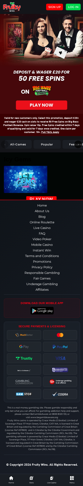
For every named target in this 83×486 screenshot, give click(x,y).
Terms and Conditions (42, 256)
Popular (47, 144)
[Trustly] (24, 358)
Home (42, 205)
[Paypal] (60, 346)
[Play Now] (41, 199)
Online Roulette (42, 222)
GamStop (24, 394)
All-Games (18, 144)
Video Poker (42, 239)
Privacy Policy (42, 267)
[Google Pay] (24, 346)
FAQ (42, 233)
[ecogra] (60, 394)
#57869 (22, 430)
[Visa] (60, 358)
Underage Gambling (42, 284)
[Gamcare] (59, 370)
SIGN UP (54, 7)
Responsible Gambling (42, 273)
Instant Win (42, 250)
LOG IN (73, 7)
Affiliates (42, 289)
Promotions (42, 261)
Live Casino (42, 228)
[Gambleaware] (23, 370)
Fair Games (42, 278)
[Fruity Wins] (16, 7)
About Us (42, 211)
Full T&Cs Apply (50, 132)
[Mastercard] (60, 335)
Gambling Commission (24, 381)
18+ (60, 381)
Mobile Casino (42, 245)
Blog (42, 217)
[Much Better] (24, 335)
